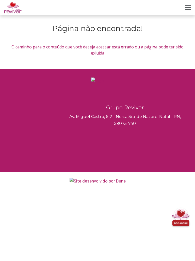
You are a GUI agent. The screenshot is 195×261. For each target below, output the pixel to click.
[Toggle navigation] (188, 7)
